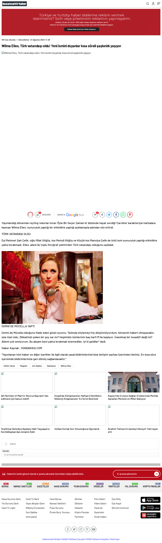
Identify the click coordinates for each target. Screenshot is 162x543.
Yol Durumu (131, 485)
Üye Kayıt (116, 503)
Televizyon (51, 366)
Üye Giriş (116, 499)
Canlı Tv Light (8, 507)
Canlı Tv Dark (32, 499)
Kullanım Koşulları (101, 539)
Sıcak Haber (100, 516)
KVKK (89, 539)
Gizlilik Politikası (69, 539)
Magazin (23, 366)
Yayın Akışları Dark (35, 503)
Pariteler (114, 485)
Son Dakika (31, 512)
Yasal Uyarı (115, 539)
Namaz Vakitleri (23, 485)
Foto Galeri (99, 499)
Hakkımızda (47, 539)
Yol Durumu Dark (10, 503)
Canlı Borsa (55, 499)
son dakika (37, 366)
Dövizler (79, 503)
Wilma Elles (66, 366)
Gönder (6, 451)
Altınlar (78, 499)
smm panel (31, 516)
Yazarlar (98, 507)
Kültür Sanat (9, 366)
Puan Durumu (81, 485)
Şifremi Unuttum (120, 507)
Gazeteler (43, 485)
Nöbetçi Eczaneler (35, 507)
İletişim (57, 539)
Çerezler (81, 539)
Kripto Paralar (151, 485)
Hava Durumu (61, 485)
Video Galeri (100, 503)
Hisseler (98, 485)
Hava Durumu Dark (11, 499)
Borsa (5, 485)
